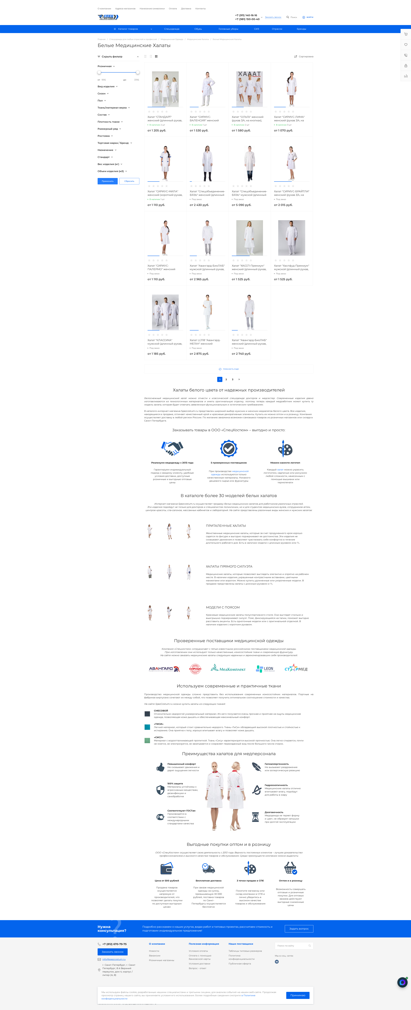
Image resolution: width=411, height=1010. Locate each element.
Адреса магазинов (125, 8)
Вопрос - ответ (197, 968)
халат (280, 469)
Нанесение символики (152, 8)
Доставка (186, 8)
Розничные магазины (161, 960)
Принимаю (297, 995)
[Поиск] (309, 946)
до (124, 80)
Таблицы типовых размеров (245, 950)
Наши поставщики (241, 943)
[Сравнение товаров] (406, 76)
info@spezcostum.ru (114, 959)
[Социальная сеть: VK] (277, 962)
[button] (153, 181)
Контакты (200, 8)
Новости (154, 950)
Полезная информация (204, 943)
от (99, 80)
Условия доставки (199, 963)
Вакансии (154, 955)
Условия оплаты (198, 950)
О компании (104, 8)
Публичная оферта (240, 963)
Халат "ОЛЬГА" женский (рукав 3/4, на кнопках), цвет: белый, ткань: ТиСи (248, 120)
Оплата (173, 8)
